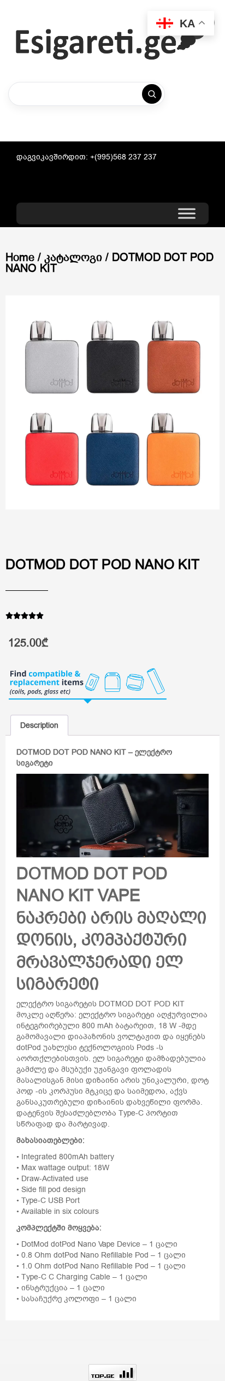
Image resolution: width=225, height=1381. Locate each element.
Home (19, 257)
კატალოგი (73, 257)
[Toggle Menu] (187, 214)
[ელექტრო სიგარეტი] (115, 37)
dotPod (28, 1047)
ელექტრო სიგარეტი (117, 1014)
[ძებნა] (152, 94)
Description (39, 725)
